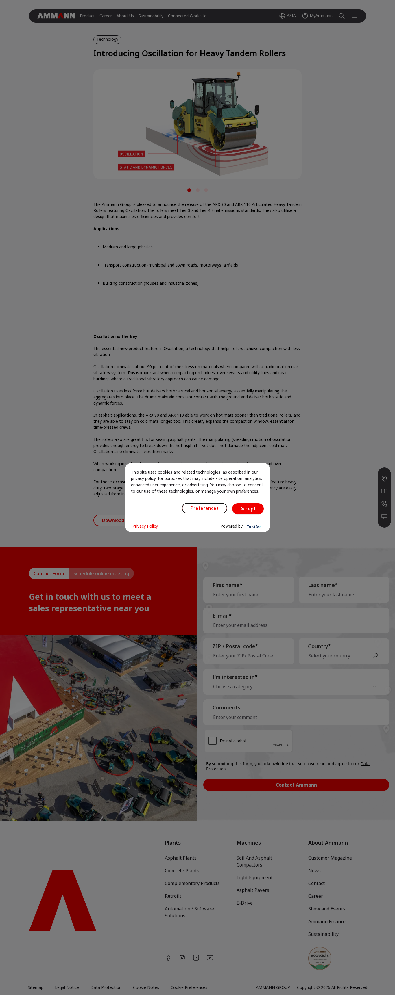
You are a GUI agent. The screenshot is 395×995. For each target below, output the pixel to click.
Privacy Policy (145, 526)
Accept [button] (248, 509)
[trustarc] (253, 526)
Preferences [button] (205, 508)
